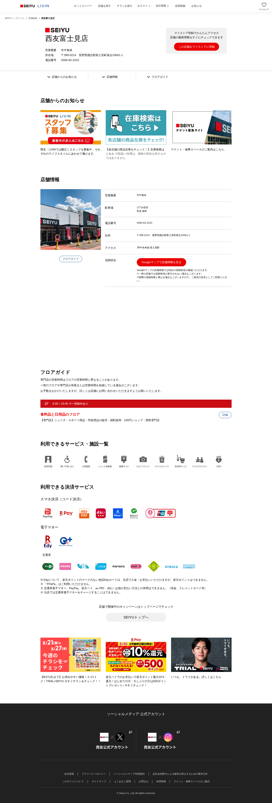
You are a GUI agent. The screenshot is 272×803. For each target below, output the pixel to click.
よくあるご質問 (122, 781)
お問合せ (143, 781)
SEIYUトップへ (136, 617)
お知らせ (196, 5)
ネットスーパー (83, 5)
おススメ (142, 5)
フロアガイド (70, 258)
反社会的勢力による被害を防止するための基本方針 (180, 773)
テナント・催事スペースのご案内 (192, 781)
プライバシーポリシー (94, 773)
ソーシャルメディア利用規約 (129, 773)
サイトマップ (99, 781)
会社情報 (161, 5)
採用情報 (180, 5)
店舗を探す (104, 5)
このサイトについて (73, 781)
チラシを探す (124, 5)
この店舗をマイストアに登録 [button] (196, 46)
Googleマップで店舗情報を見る (161, 262)
